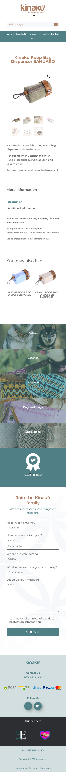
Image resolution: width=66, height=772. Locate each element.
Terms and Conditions (40, 768)
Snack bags (33, 431)
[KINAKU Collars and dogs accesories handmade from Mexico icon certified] (33, 475)
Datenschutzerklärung (33, 750)
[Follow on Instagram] (38, 706)
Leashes (33, 357)
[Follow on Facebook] (28, 706)
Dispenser (33, 382)
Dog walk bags (33, 407)
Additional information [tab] (22, 208)
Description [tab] (15, 201)
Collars (33, 333)
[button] (49, 76)
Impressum (21, 768)
